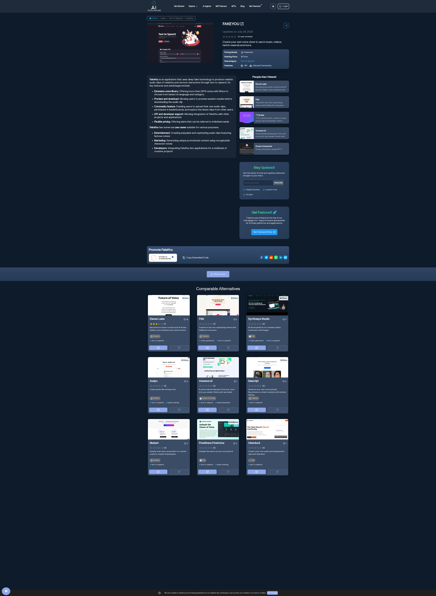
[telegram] (285, 258)
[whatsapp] (276, 258)
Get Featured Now (262, 232)
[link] (179, 6)
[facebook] (261, 258)
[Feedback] (6, 591)
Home (155, 18)
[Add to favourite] (179, 348)
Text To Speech (176, 18)
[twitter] (266, 258)
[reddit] (271, 258)
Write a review (219, 274)
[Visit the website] (158, 348)
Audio (163, 18)
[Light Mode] (273, 6)
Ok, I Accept (272, 593)
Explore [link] (192, 6)
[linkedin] (280, 258)
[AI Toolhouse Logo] (153, 6)
